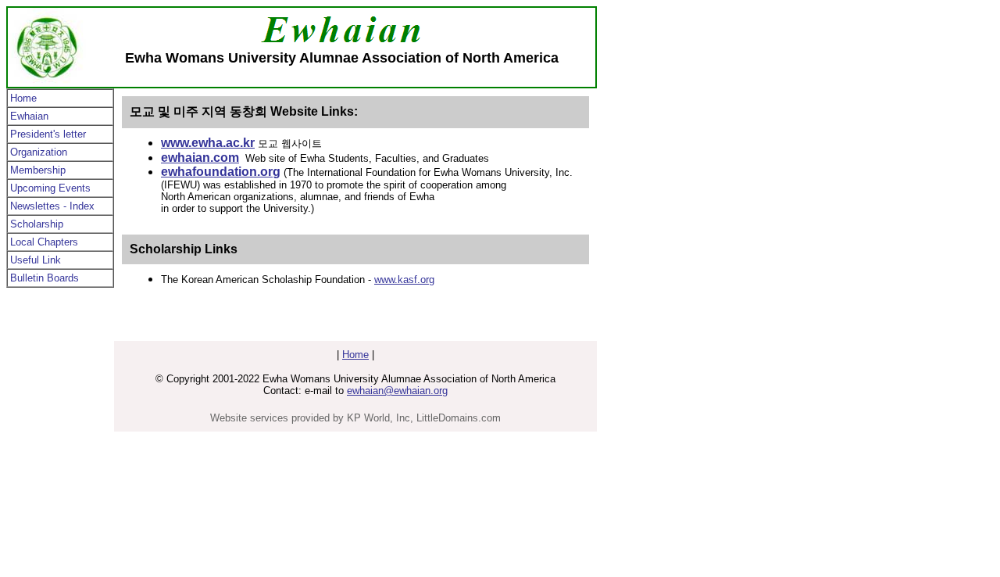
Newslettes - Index (52, 206)
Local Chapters (44, 242)
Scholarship (36, 224)
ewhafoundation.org (220, 171)
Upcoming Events (50, 188)
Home (23, 98)
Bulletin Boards (44, 278)
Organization (38, 152)
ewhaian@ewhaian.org (397, 390)
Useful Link (35, 260)
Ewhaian (29, 116)
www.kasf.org (404, 279)
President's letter (48, 134)
